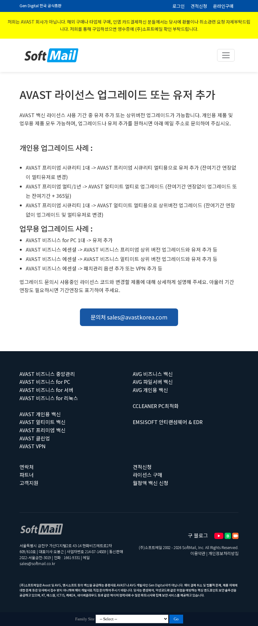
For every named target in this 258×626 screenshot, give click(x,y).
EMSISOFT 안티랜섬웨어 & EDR (168, 422)
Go (176, 619)
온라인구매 (223, 6)
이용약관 (197, 553)
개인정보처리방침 (223, 553)
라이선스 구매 (147, 474)
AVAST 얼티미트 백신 (42, 422)
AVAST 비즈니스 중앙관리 (47, 374)
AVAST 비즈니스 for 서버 (46, 390)
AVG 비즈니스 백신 (153, 374)
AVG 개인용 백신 (150, 390)
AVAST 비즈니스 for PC (45, 381)
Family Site (85, 619)
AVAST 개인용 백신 (40, 414)
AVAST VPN (33, 446)
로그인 (178, 6)
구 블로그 (198, 535)
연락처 (27, 467)
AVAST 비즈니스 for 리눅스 (49, 398)
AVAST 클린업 (35, 438)
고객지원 (29, 483)
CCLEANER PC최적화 (156, 406)
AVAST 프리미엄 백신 (42, 430)
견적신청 (199, 6)
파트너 (27, 474)
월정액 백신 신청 (150, 483)
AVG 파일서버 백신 (153, 381)
